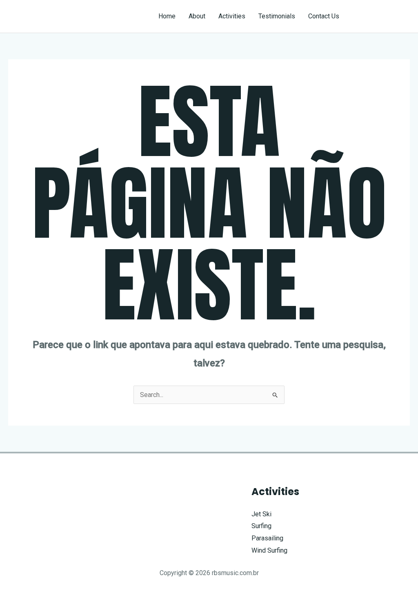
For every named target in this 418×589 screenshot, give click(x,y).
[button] (382, 16)
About (197, 16)
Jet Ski (261, 514)
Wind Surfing (269, 550)
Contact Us (323, 16)
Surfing (261, 526)
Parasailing (267, 538)
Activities (231, 16)
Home (167, 16)
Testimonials (276, 16)
